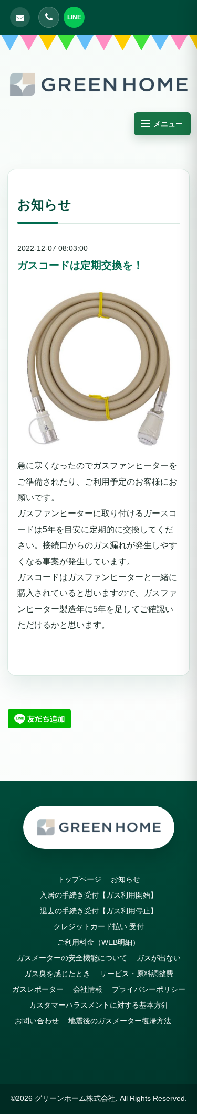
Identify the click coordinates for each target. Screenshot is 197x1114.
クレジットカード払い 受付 (99, 926)
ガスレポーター (38, 989)
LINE (74, 17)
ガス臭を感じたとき (57, 973)
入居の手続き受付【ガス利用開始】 (102, 895)
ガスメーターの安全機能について (72, 958)
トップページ (79, 879)
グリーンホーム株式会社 (75, 1098)
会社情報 (87, 989)
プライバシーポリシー (148, 989)
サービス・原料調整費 (136, 973)
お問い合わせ (37, 1021)
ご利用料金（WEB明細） (98, 942)
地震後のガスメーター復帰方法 (119, 1021)
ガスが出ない (159, 958)
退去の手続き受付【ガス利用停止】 (102, 911)
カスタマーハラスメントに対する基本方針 (99, 1005)
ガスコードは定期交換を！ (80, 265)
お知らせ (125, 879)
